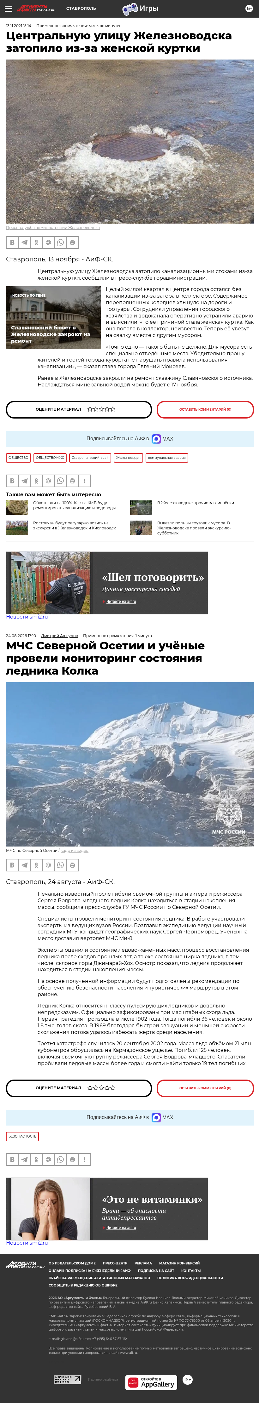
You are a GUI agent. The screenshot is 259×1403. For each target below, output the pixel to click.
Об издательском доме (72, 1263)
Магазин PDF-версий (179, 1263)
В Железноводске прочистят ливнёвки (195, 502)
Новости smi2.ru (27, 617)
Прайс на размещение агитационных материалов (99, 1278)
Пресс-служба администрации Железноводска (53, 227)
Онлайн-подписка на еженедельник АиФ (90, 1271)
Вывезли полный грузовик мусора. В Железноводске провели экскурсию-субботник (194, 528)
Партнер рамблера (103, 1379)
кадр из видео (74, 850)
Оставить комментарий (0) (205, 410)
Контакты (191, 1271)
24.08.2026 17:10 (21, 635)
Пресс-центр (115, 1263)
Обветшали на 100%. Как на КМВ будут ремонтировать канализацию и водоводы (74, 505)
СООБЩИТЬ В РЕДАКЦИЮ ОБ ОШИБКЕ (83, 1285)
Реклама (143, 1263)
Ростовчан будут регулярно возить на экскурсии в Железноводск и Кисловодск (74, 525)
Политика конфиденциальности (190, 1278)
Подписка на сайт (156, 1271)
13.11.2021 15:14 (18, 25)
